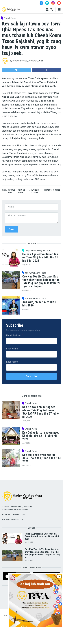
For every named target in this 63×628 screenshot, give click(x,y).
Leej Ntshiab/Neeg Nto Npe (37, 250)
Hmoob (57, 190)
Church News (10, 18)
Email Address (14, 335)
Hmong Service (20, 60)
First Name (12, 348)
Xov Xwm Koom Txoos (35, 273)
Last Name (12, 361)
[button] (16, 70)
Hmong (48, 190)
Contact (7, 615)
